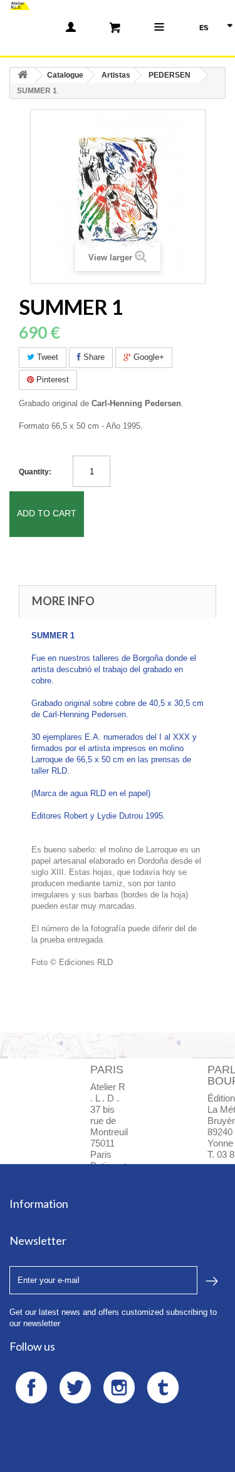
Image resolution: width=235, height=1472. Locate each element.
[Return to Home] (22, 75)
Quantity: (35, 472)
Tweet (46, 357)
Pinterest (51, 379)
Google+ (147, 357)
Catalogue (65, 75)
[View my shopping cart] (115, 26)
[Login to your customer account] (70, 27)
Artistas (116, 75)
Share (93, 357)
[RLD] (19, 5)
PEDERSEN (170, 75)
